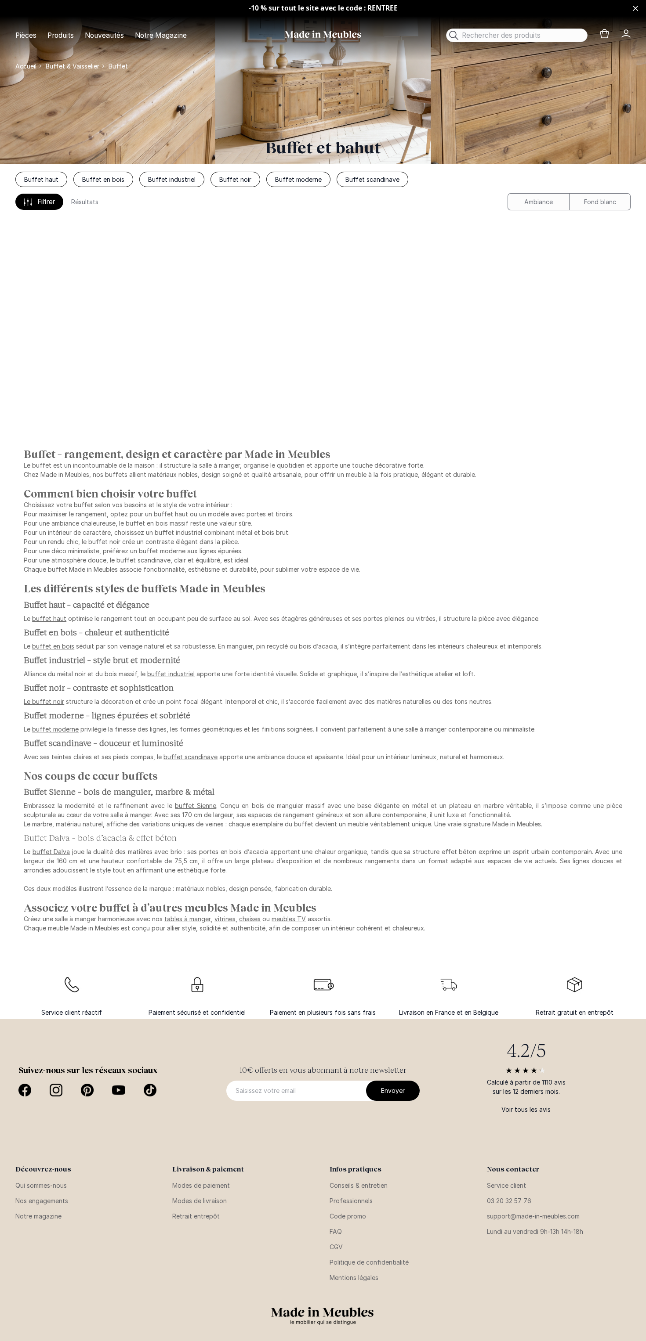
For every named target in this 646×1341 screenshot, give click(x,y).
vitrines (225, 919)
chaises (250, 919)
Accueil (25, 66)
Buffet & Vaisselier (72, 66)
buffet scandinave (190, 757)
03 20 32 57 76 (509, 1200)
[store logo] (323, 34)
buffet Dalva (51, 851)
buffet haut (49, 618)
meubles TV (289, 919)
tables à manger (187, 919)
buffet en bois (53, 646)
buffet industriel (171, 674)
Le (44, 701)
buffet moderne (55, 729)
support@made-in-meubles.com (533, 1216)
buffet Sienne (195, 805)
